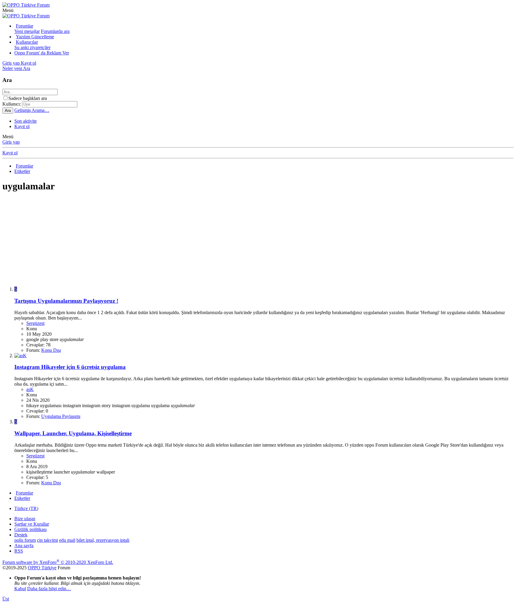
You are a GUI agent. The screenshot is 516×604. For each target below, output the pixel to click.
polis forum (25, 540)
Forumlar (24, 25)
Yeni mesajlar (27, 31)
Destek (20, 534)
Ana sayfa (23, 545)
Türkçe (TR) (26, 508)
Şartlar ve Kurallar (31, 524)
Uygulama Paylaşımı (60, 416)
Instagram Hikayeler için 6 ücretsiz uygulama (70, 367)
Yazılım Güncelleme (35, 36)
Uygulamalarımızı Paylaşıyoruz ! (66, 301)
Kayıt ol (22, 126)
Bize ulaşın (24, 518)
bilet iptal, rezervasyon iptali (102, 540)
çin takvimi (47, 540)
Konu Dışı (51, 350)
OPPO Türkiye (42, 567)
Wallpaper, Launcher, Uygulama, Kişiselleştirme (73, 433)
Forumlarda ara (55, 31)
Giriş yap (11, 141)
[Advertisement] (181, 240)
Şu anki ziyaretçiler (32, 47)
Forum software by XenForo (57, 562)
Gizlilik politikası (30, 529)
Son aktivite (25, 121)
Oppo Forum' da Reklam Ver (41, 52)
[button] (7, 10)
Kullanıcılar (27, 42)
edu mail (67, 540)
